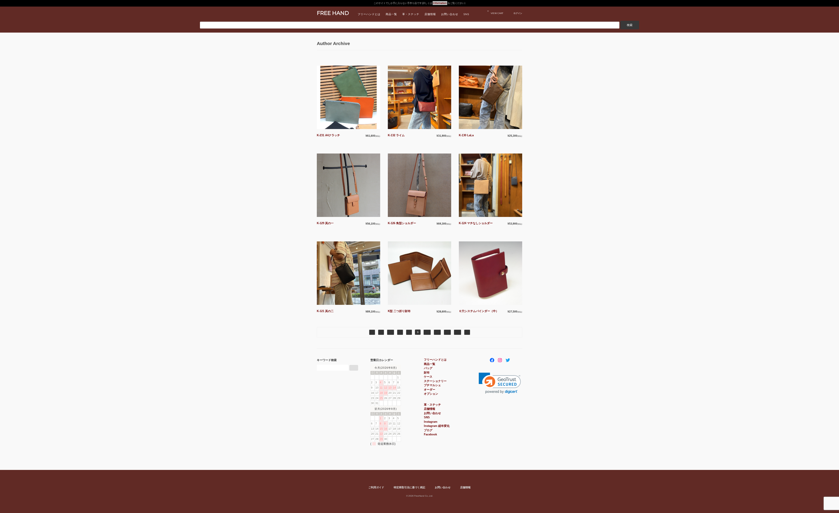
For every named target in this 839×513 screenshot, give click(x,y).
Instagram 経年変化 (437, 426)
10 (427, 332)
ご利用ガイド (376, 487)
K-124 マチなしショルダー (476, 223)
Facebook (430, 434)
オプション (431, 393)
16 (457, 332)
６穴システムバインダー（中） (479, 311)
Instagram (430, 421)
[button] (500, 383)
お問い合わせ (449, 14)
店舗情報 (430, 14)
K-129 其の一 (325, 223)
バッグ (428, 368)
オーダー (429, 389)
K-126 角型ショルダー (402, 223)
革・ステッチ (410, 14)
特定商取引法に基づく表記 (409, 487)
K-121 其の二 (325, 311)
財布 (427, 372)
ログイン (517, 13)
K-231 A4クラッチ (328, 135)
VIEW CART (495, 12)
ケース (428, 376)
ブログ (428, 430)
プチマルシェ (432, 385)
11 (437, 332)
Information (440, 3)
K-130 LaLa (466, 135)
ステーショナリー (435, 381)
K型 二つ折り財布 (399, 311)
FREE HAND (333, 13)
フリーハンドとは (369, 14)
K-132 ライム (396, 135)
